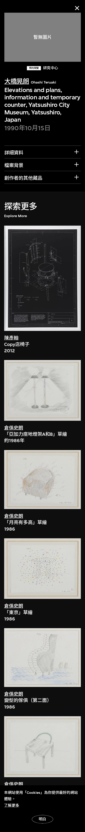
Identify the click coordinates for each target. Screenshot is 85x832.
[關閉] (77, 8)
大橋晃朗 (16, 81)
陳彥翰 (11, 338)
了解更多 (11, 805)
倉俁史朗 (13, 428)
